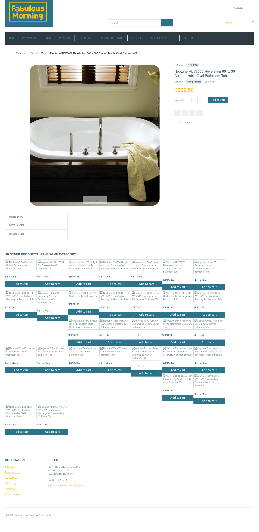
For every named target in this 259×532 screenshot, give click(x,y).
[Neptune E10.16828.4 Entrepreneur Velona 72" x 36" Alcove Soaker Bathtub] (209, 351)
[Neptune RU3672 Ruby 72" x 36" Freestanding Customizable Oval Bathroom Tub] (21, 411)
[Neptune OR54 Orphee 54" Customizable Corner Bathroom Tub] (52, 351)
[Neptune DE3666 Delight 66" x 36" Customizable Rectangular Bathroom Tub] (146, 265)
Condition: (179, 81)
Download (16, 234)
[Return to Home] (9, 53)
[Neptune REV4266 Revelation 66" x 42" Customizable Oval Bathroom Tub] (209, 266)
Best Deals (191, 37)
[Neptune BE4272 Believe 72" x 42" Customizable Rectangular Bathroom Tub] (83, 324)
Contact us (11, 477)
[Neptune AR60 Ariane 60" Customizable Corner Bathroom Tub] (209, 324)
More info (16, 216)
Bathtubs (86, 37)
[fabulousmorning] (29, 13)
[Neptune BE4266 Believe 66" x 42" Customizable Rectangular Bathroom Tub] (146, 296)
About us (10, 488)
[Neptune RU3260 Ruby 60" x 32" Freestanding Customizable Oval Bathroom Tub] (146, 353)
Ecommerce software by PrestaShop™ (32, 515)
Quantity (178, 100)
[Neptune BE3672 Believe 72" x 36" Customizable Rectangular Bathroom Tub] (209, 296)
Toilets (137, 37)
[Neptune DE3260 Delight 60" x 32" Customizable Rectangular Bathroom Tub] (83, 265)
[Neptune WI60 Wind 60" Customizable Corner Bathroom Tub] (115, 351)
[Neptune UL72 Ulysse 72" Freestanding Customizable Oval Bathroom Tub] (177, 379)
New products (13, 472)
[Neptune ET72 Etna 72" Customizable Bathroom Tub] (83, 294)
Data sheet (16, 225)
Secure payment (14, 494)
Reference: (180, 65)
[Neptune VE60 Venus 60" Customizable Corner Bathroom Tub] (83, 351)
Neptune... (11, 276)
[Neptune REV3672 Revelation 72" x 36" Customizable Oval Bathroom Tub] (177, 266)
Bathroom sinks (58, 37)
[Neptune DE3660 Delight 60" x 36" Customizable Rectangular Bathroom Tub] (115, 265)
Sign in (229, 22)
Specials (9, 466)
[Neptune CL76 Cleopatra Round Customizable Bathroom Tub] (21, 265)
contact (238, 7)
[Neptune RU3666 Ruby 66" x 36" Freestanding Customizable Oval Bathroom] (209, 380)
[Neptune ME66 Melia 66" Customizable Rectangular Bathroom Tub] (115, 324)
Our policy (11, 483)
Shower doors (112, 37)
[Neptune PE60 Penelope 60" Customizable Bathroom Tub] (177, 324)
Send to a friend (186, 122)
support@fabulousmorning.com (65, 485)
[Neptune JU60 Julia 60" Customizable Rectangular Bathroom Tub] (146, 324)
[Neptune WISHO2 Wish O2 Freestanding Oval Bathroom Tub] (52, 265)
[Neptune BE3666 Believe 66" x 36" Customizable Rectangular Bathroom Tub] (115, 296)
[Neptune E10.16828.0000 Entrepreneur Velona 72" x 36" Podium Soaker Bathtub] (177, 351)
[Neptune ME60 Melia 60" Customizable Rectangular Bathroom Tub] (177, 296)
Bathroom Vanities (23, 37)
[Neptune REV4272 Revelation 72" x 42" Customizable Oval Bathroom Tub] (52, 297)
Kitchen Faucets (163, 37)
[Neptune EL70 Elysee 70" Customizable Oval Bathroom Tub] (21, 351)
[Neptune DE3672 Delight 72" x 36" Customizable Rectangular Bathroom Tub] (21, 296)
